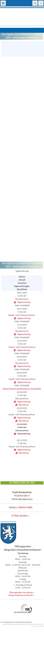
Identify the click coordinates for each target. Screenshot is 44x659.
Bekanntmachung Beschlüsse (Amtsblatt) (22, 389)
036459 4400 (25, 507)
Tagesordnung (23, 302)
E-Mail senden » (20, 515)
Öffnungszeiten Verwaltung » (21, 593)
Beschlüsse (24, 405)
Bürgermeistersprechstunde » (21, 595)
